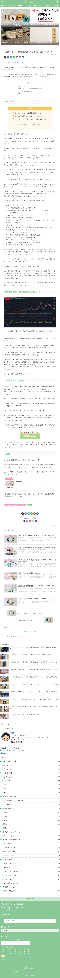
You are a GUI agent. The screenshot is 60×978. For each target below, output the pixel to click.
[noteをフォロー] (33, 521)
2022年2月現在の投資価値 (25, 91)
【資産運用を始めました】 (11, 505)
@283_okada (20, 62)
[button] (23, 57)
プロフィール (30, 971)
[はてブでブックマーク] (11, 57)
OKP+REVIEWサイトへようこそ (10, 971)
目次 (28, 83)
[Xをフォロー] (24, 521)
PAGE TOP (30, 899)
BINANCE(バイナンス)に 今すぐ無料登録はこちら (30, 436)
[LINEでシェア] (14, 57)
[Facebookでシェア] (8, 57)
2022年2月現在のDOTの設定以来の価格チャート (30, 88)
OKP (12, 733)
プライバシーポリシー (49, 971)
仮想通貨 (30, 505)
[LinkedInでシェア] (20, 57)
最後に (19, 93)
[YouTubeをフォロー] (30, 521)
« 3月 (2, 959)
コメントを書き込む (30, 631)
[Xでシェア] (5, 57)
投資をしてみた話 (22, 505)
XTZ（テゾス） (22, 86)
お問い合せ (30, 973)
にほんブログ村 (4, 753)
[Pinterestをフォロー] (36, 521)
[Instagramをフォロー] (27, 521)
